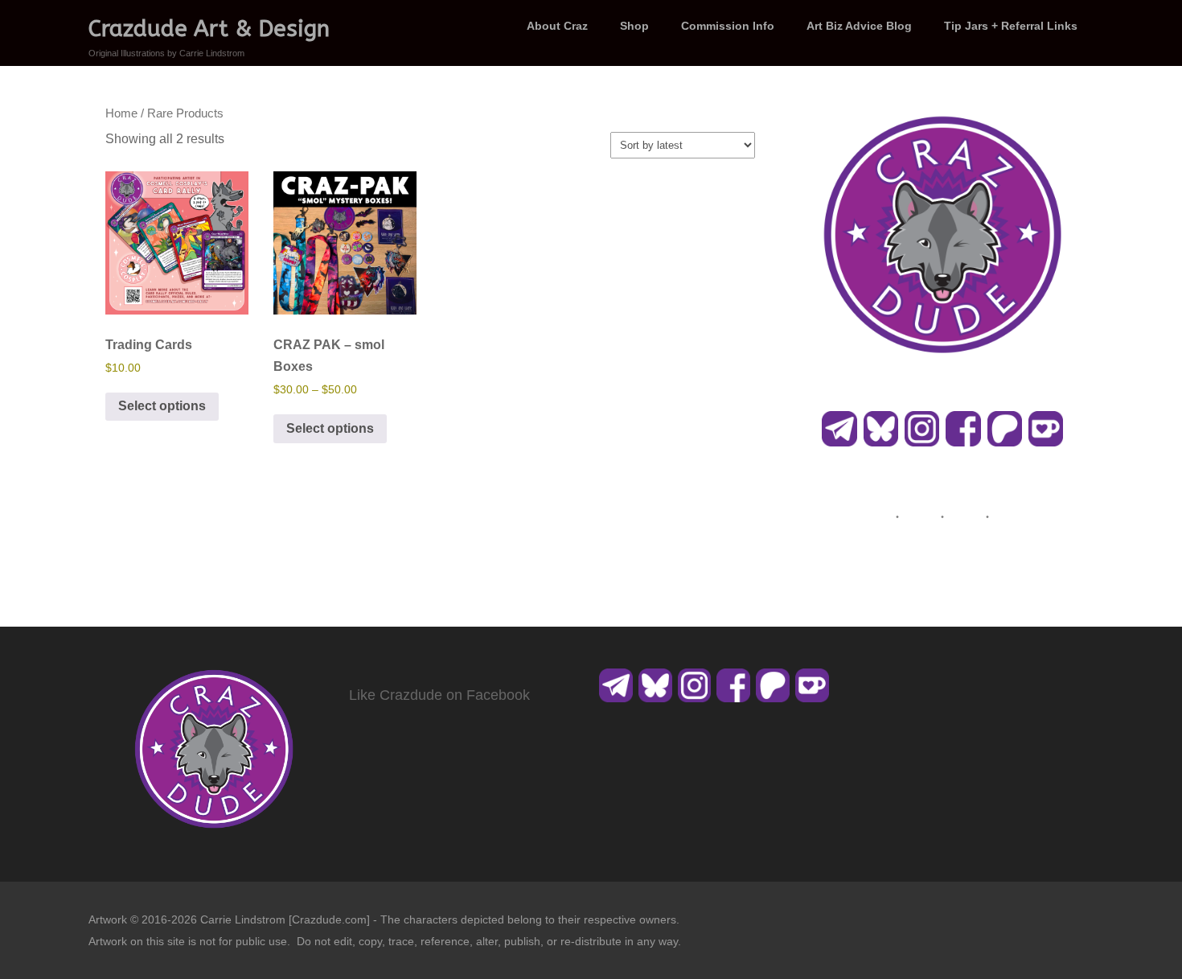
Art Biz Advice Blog (859, 25)
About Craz (557, 25)
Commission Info (727, 25)
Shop (634, 25)
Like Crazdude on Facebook (439, 695)
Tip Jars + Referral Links (1010, 25)
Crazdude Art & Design (209, 28)
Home (121, 113)
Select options (162, 406)
